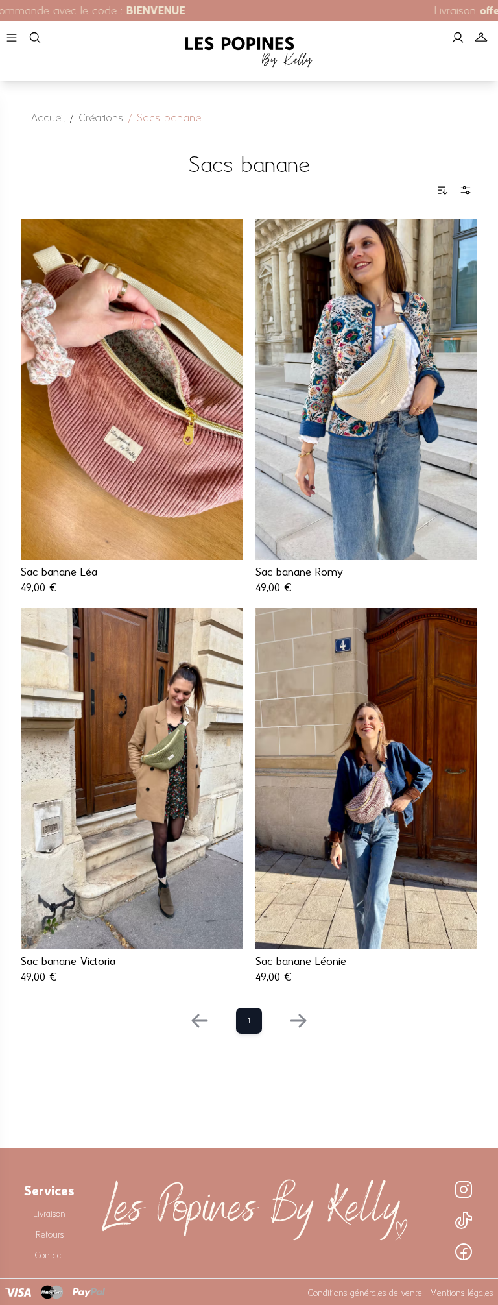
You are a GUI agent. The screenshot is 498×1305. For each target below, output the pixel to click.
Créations (100, 116)
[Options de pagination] (465, 190)
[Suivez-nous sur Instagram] (463, 1189)
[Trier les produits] (442, 190)
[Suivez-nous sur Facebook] (463, 1251)
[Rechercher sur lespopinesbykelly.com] (35, 37)
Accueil (48, 116)
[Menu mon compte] (457, 37)
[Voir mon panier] (481, 37)
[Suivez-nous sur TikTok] (463, 1220)
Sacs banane (169, 116)
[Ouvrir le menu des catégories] (11, 37)
